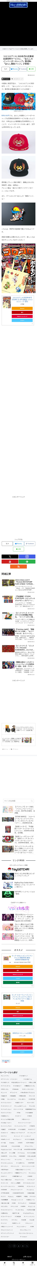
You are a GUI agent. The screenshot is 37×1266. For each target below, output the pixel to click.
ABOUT (9, 1256)
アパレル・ (7, 79)
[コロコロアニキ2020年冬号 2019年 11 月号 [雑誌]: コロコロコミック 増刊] (7, 302)
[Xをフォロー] (10, 557)
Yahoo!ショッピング (22, 316)
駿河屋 (17, 982)
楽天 (22, 312)
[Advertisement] (18, 27)
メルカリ (22, 320)
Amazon (22, 308)
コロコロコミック (18, 79)
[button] (32, 801)
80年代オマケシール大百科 (22, 1033)
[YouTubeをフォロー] (10, 562)
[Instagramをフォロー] (27, 557)
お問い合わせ (27, 1256)
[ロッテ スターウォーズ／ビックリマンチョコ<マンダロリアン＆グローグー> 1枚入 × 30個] (7, 997)
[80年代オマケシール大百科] (7, 1037)
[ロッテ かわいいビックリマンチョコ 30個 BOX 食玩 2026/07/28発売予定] (7, 959)
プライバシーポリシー (18, 1259)
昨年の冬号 (5, 115)
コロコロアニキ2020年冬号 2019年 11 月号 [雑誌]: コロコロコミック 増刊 (22, 299)
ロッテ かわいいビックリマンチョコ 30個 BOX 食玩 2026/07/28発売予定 (22, 957)
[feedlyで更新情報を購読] (27, 562)
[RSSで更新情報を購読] (18, 567)
